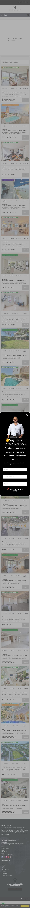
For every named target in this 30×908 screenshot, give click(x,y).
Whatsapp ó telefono (7, 480)
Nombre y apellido (7, 466)
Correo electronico (7, 473)
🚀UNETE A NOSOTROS (15, 490)
